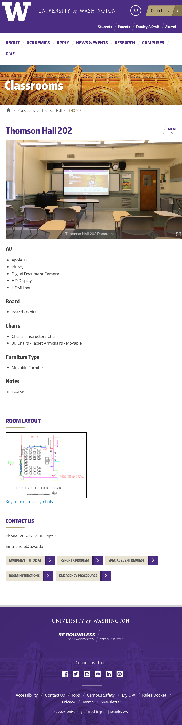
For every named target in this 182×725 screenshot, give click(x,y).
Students (105, 26)
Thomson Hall (52, 110)
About (13, 42)
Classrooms (26, 110)
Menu (172, 129)
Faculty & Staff (147, 26)
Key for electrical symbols (29, 501)
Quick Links (160, 10)
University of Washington (91, 622)
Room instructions (24, 576)
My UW (128, 695)
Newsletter (111, 702)
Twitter (78, 673)
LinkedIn (110, 673)
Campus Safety (101, 695)
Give (10, 54)
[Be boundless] (91, 637)
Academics (38, 42)
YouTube (100, 673)
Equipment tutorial (25, 560)
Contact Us (55, 695)
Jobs (76, 695)
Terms (88, 702)
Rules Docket (154, 695)
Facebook (67, 673)
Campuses (153, 42)
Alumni (170, 26)
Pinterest (121, 673)
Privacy (68, 702)
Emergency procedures (78, 576)
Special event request (126, 560)
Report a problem (75, 560)
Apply (63, 42)
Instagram (89, 673)
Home (9, 109)
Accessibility (27, 695)
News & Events (92, 42)
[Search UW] (135, 10)
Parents (124, 26)
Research (125, 42)
